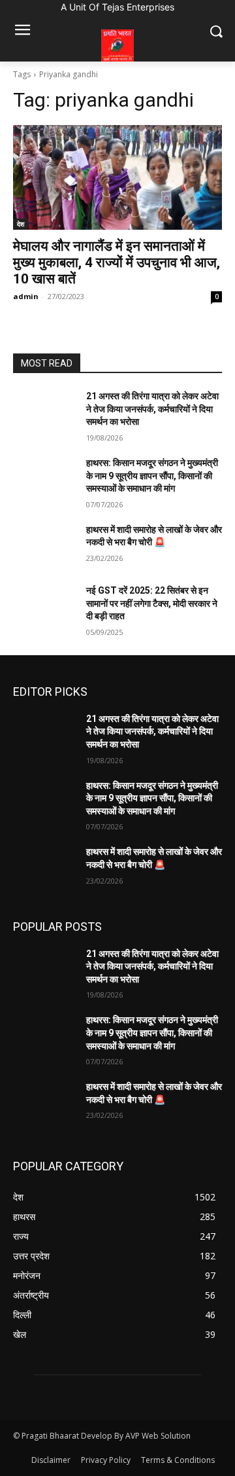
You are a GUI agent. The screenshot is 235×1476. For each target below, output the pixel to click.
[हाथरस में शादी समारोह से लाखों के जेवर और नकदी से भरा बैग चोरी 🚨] (44, 545)
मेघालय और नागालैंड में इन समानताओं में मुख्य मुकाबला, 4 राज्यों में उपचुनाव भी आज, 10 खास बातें (116, 262)
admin (26, 296)
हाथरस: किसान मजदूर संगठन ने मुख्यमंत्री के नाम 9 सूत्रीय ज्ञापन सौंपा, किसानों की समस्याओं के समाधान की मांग (152, 476)
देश (20, 223)
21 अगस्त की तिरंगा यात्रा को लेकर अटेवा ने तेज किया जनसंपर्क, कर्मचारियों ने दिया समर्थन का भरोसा (152, 409)
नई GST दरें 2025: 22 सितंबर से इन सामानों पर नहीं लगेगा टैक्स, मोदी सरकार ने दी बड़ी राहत (151, 603)
